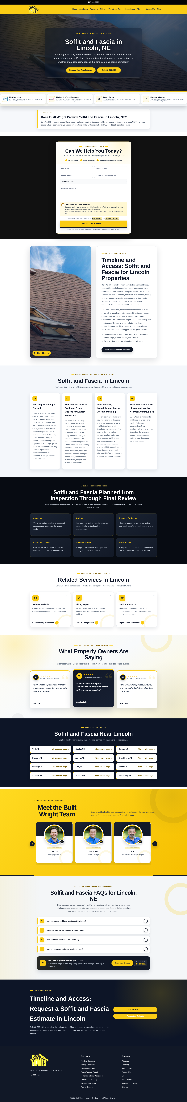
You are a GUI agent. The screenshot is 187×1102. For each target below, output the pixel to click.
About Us (125, 1061)
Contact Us (150, 9)
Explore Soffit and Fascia (131, 623)
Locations (129, 9)
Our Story (125, 1065)
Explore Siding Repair (87, 623)
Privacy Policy (96, 218)
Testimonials (127, 1068)
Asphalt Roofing (87, 1087)
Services (83, 9)
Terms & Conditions (112, 218)
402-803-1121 (93, 2)
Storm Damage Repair (89, 1072)
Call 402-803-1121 (109, 70)
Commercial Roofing (89, 1079)
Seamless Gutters (88, 1068)
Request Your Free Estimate (80, 70)
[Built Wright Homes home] (33, 9)
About (139, 9)
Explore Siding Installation (45, 623)
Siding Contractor (87, 1065)
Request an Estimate (122, 963)
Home (74, 9)
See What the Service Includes (117, 350)
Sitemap (125, 1087)
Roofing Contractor (88, 1061)
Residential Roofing (88, 1083)
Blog (159, 9)
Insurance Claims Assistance (92, 1076)
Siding (102, 9)
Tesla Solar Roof (115, 9)
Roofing (93, 9)
